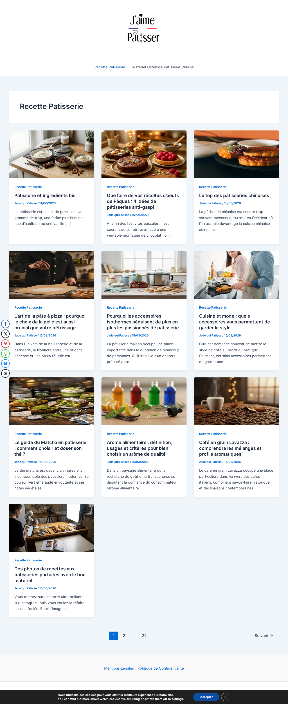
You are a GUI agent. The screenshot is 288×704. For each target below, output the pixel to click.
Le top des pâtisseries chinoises (234, 195)
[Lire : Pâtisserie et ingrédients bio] (51, 154)
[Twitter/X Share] (5, 334)
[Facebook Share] (5, 324)
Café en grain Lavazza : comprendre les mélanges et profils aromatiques (230, 448)
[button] (5, 382)
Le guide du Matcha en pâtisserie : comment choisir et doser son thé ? (50, 448)
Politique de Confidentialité (160, 668)
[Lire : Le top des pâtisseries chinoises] (236, 154)
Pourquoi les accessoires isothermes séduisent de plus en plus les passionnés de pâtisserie (143, 321)
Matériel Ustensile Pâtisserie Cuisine (163, 67)
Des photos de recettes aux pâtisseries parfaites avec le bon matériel (50, 574)
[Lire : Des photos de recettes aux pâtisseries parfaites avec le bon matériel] (51, 527)
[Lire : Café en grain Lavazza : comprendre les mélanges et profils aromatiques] (236, 401)
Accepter (206, 697)
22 (144, 635)
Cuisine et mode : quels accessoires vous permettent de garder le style (234, 321)
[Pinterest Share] (5, 343)
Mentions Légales (119, 668)
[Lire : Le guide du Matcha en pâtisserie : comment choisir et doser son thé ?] (51, 401)
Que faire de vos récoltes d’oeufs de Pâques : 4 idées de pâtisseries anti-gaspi (143, 201)
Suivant (264, 635)
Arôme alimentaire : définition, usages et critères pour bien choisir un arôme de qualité (139, 448)
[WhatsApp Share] (5, 353)
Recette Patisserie (109, 67)
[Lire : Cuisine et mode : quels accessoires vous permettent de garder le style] (236, 274)
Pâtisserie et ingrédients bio (45, 195)
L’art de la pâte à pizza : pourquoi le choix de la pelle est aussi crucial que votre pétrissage (50, 321)
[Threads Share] (5, 373)
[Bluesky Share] (5, 363)
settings (177, 699)
